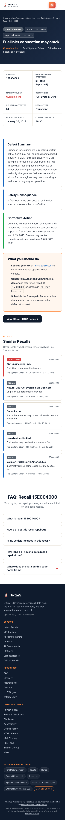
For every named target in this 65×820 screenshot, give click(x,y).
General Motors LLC (15, 776)
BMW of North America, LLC (18, 789)
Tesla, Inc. (33, 776)
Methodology (10, 682)
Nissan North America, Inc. (43, 782)
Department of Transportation (34, 804)
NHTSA (56, 802)
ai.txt (6, 752)
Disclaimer (9, 719)
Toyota (33, 770)
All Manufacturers (13, 636)
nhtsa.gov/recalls (43, 265)
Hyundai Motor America (16, 782)
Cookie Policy (11, 728)
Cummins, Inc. (32, 18)
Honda (44, 770)
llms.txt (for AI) (11, 747)
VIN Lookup (10, 632)
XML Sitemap (11, 738)
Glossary (8, 678)
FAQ (6, 673)
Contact (8, 687)
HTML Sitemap (11, 733)
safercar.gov (10, 697)
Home (5, 18)
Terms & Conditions (14, 714)
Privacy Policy (11, 709)
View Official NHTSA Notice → (22, 319)
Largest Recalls (12, 655)
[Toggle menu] (59, 5)
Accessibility (10, 724)
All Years (8, 641)
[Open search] (52, 5)
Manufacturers (17, 18)
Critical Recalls (11, 660)
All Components (12, 646)
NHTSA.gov (10, 692)
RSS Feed (9, 743)
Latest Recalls (11, 627)
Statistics (8, 651)
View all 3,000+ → (44, 789)
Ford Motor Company (15, 770)
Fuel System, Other (49, 18)
